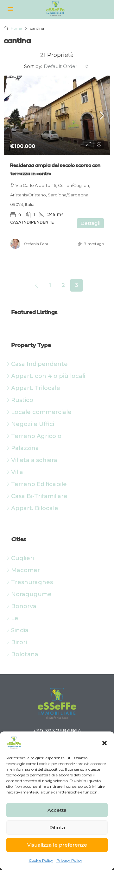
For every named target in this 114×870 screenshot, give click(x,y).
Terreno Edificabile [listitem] (39, 484)
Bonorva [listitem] (23, 606)
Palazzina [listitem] (25, 448)
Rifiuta (57, 827)
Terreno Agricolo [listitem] (36, 436)
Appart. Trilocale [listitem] (35, 388)
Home (16, 28)
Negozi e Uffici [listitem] (32, 424)
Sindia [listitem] (19, 630)
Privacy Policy (69, 860)
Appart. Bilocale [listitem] (34, 508)
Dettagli (90, 223)
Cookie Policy (41, 860)
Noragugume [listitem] (31, 594)
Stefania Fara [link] (36, 243)
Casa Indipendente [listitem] (39, 364)
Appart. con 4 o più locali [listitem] (48, 376)
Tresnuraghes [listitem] (32, 582)
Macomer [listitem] (25, 570)
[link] (57, 115)
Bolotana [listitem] (24, 654)
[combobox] (66, 66)
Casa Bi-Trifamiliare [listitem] (39, 496)
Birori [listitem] (19, 642)
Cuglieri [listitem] (22, 558)
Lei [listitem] (15, 618)
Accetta (57, 810)
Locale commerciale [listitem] (41, 412)
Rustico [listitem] (22, 400)
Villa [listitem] (17, 472)
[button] (104, 742)
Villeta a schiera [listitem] (34, 460)
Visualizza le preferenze (57, 845)
